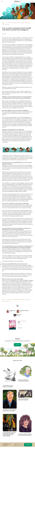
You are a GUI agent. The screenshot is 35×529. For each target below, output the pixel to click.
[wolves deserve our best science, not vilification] (25, 394)
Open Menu (2, 1)
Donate (17, 344)
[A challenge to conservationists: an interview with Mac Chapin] (10, 399)
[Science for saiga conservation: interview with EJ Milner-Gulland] (25, 424)
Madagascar (23, 22)
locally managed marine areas (16, 22)
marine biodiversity (27, 22)
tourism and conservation (6, 24)
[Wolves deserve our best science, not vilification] (10, 375)
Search (33, 1)
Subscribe (28, 444)
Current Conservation (17, 1)
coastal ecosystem (9, 22)
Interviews (3, 22)
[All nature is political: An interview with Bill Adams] (25, 372)
